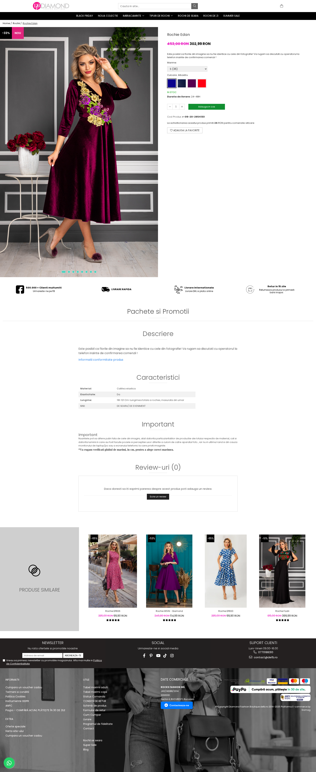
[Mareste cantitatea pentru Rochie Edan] (182, 107)
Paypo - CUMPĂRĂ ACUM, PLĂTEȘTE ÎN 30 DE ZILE (35, 710)
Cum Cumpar (92, 715)
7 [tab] (91, 272)
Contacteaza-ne (179, 705)
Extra (9, 719)
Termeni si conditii (17, 692)
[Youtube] (158, 655)
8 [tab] (95, 272)
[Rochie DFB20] (226, 571)
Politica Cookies (15, 696)
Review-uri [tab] (158, 468)
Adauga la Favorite (186, 130)
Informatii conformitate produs (100, 360)
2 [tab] (69, 272)
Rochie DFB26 (112, 611)
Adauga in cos (206, 106)
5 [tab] (82, 272)
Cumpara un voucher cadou (23, 687)
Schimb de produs (94, 705)
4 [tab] (77, 272)
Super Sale (90, 745)
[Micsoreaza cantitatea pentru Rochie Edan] (170, 107)
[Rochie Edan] (79, 152)
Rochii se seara (92, 740)
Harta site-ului (14, 731)
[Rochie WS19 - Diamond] (169, 571)
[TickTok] (165, 655)
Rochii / (17, 23)
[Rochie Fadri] (282, 571)
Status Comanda (94, 696)
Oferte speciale (15, 726)
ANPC (8, 705)
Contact (88, 728)
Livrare (87, 719)
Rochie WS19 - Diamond (169, 611)
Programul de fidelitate (98, 724)
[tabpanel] (79, 152)
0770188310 (265, 652)
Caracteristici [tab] (158, 378)
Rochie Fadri (282, 611)
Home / (7, 23)
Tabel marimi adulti (95, 687)
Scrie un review (158, 496)
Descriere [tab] (158, 334)
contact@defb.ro (265, 657)
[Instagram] (172, 655)
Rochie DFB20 (225, 611)
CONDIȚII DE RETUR (94, 701)
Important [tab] (158, 425)
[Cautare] (194, 6)
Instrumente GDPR (17, 701)
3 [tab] (73, 272)
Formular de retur (94, 710)
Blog (86, 749)
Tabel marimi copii (95, 692)
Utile (86, 680)
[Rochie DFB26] (113, 571)
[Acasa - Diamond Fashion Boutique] (51, 6)
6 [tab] (86, 272)
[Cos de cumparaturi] (281, 6)
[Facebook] (144, 655)
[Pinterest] (151, 655)
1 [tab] (63, 272)
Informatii (12, 680)
